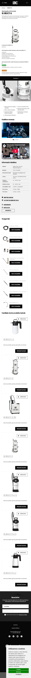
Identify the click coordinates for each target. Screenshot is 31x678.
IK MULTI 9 (8, 456)
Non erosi (8, 210)
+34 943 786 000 (16, 632)
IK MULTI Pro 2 (9, 573)
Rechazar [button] (18, 671)
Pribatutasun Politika (22, 614)
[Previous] (4, 130)
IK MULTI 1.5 (8, 339)
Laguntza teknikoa (15, 628)
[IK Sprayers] (15, 2)
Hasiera (3, 7)
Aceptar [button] (19, 669)
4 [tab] (17, 139)
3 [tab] (16, 139)
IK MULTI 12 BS (9, 417)
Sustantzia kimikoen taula (11, 200)
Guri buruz (15, 624)
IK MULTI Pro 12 (10, 495)
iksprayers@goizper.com (15, 631)
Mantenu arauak (8, 197)
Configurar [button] (18, 674)
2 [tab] (14, 139)
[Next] (26, 130)
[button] (27, 3)
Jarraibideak (7, 204)
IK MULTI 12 (8, 378)
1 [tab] (13, 139)
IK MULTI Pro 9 (9, 534)
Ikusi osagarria (16, 229)
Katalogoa (7, 207)
